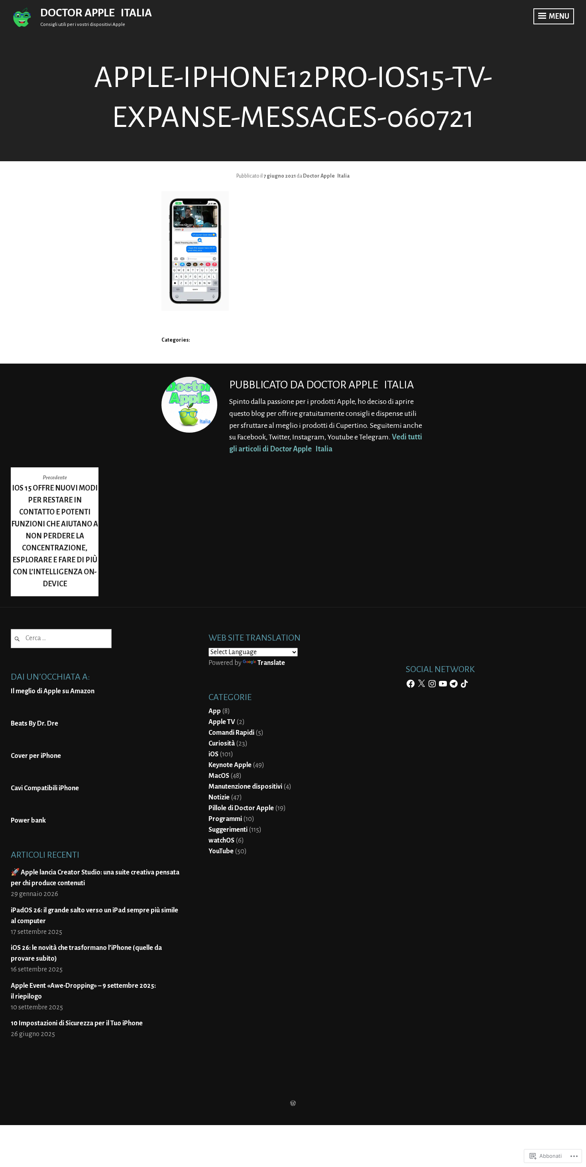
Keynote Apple (230, 765)
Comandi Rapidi (231, 732)
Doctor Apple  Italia (96, 13)
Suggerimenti (228, 829)
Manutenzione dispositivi (245, 786)
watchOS (221, 840)
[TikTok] (464, 683)
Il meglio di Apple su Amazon (52, 691)
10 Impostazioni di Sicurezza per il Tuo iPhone (77, 1023)
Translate (271, 663)
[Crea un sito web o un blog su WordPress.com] (293, 1104)
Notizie (219, 797)
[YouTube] (443, 683)
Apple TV (221, 722)
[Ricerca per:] (61, 638)
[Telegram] (453, 683)
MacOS (218, 775)
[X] (421, 683)
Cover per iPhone (36, 756)
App (214, 711)
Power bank (28, 820)
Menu (558, 16)
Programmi (225, 819)
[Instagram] (432, 683)
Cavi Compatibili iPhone (45, 788)
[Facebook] (410, 683)
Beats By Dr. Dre (34, 723)
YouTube (221, 851)
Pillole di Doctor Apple (241, 808)
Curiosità (221, 743)
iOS (213, 754)
